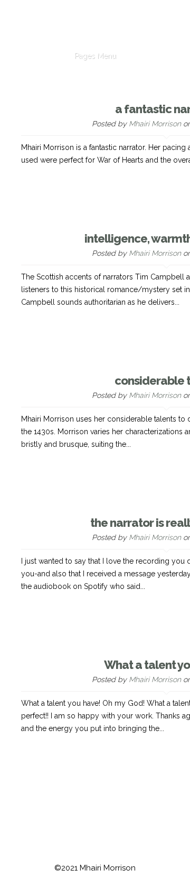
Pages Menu (95, 56)
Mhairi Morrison (155, 123)
